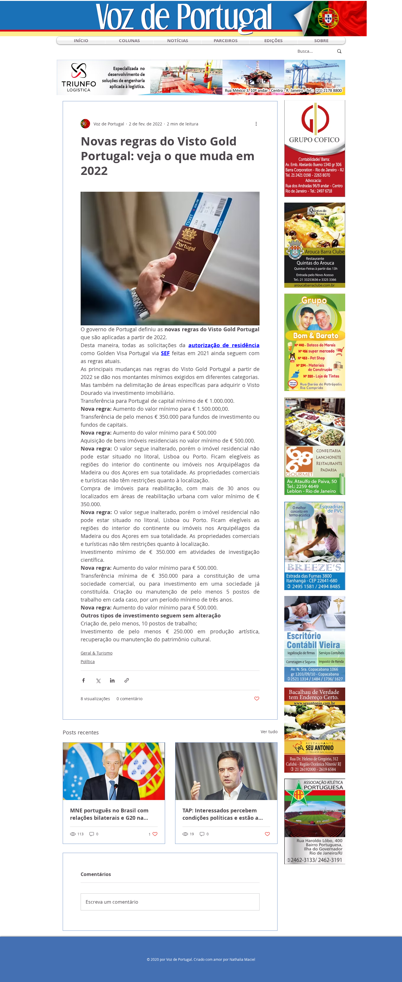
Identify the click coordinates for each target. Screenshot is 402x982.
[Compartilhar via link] (126, 680)
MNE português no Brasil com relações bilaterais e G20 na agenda (109, 814)
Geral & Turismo (96, 653)
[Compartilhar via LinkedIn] (112, 680)
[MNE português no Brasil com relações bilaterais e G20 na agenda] (114, 771)
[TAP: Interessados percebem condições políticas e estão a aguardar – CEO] (226, 771)
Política (88, 661)
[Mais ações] (256, 123)
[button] (129, 40)
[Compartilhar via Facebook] (83, 680)
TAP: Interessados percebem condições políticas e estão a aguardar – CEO (220, 814)
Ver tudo (269, 731)
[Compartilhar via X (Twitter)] (98, 680)
